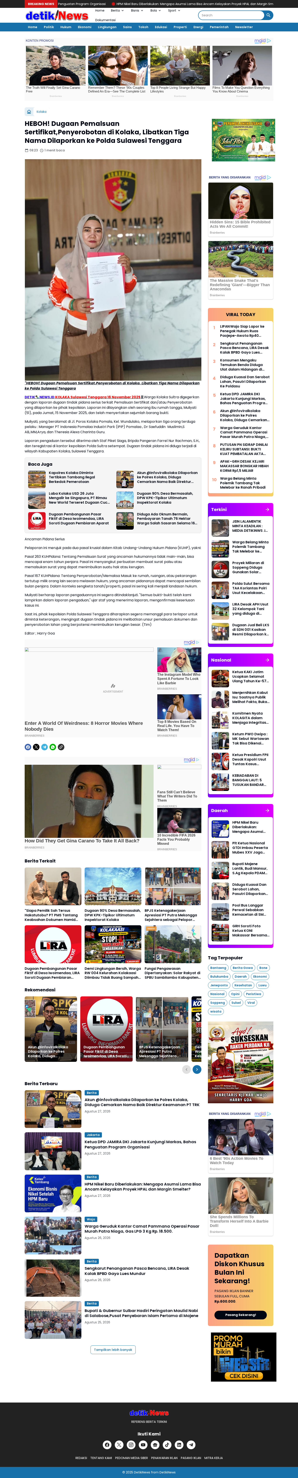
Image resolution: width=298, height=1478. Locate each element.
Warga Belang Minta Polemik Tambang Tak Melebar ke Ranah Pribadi (242, 483)
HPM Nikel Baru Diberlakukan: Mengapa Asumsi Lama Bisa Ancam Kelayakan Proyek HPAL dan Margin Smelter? (123, 4)
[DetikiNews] (149, 1412)
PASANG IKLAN (191, 1458)
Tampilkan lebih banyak (113, 1350)
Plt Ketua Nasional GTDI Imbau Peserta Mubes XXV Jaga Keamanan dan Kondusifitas (250, 848)
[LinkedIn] (179, 1444)
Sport (172, 10)
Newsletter (244, 27)
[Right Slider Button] (197, 1069)
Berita (115, 10)
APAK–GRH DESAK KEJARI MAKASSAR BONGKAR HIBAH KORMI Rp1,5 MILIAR (244, 466)
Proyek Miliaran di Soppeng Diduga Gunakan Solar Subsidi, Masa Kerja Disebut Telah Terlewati (249, 567)
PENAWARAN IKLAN (164, 1458)
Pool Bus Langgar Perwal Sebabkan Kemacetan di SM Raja (248, 910)
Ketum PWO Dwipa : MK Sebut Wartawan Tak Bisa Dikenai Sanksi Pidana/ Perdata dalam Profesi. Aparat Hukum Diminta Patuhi (250, 739)
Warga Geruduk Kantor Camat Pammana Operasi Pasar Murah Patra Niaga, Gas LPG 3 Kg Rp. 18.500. (142, 1229)
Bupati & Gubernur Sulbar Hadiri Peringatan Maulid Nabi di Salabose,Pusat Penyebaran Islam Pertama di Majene (141, 1313)
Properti (180, 27)
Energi (198, 27)
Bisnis (135, 10)
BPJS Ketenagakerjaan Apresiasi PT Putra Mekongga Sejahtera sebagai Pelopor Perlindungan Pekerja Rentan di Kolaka (172, 915)
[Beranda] (29, 111)
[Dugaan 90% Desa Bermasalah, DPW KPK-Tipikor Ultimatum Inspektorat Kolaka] (125, 500)
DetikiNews (142, 1472)
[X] (36, 747)
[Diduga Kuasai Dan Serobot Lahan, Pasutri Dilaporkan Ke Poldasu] (220, 891)
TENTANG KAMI (101, 1458)
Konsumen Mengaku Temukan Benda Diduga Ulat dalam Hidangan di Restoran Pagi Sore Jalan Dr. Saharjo (242, 365)
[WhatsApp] (53, 747)
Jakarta (93, 1135)
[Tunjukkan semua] (267, 509)
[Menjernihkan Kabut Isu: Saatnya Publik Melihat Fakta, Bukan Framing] (220, 699)
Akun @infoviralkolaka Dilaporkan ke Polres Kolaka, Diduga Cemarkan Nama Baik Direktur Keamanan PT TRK (167, 477)
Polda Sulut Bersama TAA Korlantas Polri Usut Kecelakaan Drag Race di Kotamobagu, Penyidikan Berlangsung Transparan (250, 588)
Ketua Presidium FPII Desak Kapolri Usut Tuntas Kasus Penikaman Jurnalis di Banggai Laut (250, 759)
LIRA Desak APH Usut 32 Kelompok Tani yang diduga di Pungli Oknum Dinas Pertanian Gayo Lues (250, 609)
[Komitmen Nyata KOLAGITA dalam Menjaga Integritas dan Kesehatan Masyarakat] (220, 720)
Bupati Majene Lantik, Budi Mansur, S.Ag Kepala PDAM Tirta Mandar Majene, (249, 868)
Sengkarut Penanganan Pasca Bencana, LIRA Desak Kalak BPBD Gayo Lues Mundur (137, 1271)
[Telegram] (44, 747)
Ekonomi (84, 27)
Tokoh (143, 27)
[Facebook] (28, 747)
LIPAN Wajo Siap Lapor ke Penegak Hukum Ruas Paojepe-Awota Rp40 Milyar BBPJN (242, 331)
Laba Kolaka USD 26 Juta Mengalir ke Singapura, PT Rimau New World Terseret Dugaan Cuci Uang (78, 498)
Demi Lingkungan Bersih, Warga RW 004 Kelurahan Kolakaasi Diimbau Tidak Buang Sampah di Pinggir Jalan (113, 973)
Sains (127, 27)
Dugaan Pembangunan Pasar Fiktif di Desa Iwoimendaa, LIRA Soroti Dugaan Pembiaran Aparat (79, 519)
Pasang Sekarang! (240, 1315)
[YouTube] (143, 1444)
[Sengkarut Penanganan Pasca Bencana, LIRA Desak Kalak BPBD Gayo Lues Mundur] (53, 1278)
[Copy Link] (61, 747)
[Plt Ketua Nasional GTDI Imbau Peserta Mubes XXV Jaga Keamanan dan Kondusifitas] (220, 850)
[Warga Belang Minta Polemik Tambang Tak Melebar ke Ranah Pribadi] (220, 549)
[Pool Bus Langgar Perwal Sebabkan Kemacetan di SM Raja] (220, 912)
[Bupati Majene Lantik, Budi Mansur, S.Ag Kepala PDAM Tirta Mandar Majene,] (220, 870)
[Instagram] (131, 1444)
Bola (154, 10)
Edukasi (161, 27)
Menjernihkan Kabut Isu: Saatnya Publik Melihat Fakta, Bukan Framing (250, 697)
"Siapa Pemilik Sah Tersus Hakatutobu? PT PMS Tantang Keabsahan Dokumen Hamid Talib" (51, 915)
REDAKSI (81, 1458)
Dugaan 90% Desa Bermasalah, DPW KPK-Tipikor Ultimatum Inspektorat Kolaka (165, 498)
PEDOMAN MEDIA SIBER (131, 1458)
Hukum (65, 27)
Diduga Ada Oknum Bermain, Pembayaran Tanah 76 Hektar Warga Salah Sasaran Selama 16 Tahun (166, 519)
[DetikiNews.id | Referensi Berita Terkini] (57, 15)
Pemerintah (219, 27)
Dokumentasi (105, 20)
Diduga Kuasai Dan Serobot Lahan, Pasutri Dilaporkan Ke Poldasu (245, 381)
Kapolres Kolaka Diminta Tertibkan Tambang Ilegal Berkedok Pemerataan (72, 477)
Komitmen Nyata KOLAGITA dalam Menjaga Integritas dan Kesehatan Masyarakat (249, 718)
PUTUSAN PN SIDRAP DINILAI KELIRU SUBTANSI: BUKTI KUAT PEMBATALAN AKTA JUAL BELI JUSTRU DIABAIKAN (244, 449)
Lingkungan (107, 27)
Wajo (91, 1219)
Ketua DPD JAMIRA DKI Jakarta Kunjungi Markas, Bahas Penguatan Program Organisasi (140, 1144)
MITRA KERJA (213, 1458)
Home (99, 10)
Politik (49, 27)
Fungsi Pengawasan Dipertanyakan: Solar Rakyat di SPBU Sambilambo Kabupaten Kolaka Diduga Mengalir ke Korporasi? (172, 973)
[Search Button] (268, 15)
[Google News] (155, 1444)
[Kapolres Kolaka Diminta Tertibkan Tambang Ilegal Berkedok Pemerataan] (37, 479)
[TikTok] (167, 1444)
